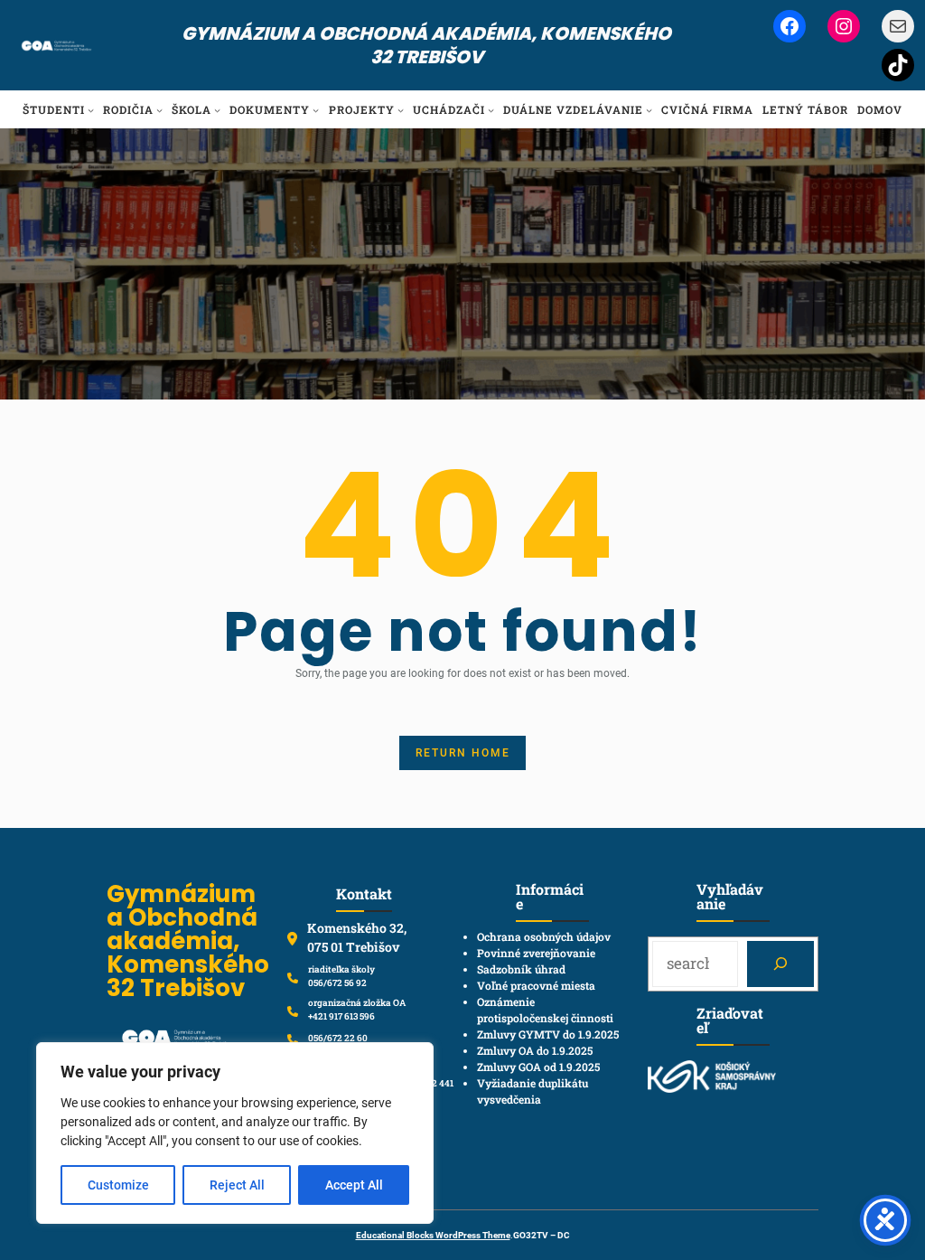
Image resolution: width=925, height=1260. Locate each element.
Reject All (237, 1185)
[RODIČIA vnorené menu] (159, 110)
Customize (118, 1185)
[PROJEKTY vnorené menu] (400, 110)
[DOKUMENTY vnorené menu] (316, 110)
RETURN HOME (463, 753)
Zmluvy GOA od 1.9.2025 (538, 1066)
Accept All (354, 1185)
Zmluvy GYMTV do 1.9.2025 (548, 1034)
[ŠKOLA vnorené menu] (217, 110)
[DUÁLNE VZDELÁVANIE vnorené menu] (649, 110)
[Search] (780, 964)
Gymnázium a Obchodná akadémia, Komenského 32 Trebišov (426, 45)
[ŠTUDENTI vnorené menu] (91, 110)
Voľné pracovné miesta (536, 985)
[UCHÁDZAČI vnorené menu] (491, 110)
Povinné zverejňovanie (536, 952)
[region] (235, 1133)
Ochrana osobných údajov (544, 936)
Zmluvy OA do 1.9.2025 (535, 1050)
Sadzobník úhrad (521, 969)
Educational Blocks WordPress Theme (433, 1235)
